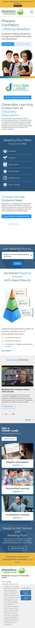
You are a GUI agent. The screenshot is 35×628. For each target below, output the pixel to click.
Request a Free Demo (17, 548)
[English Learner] (5, 165)
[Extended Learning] (5, 178)
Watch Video (8, 44)
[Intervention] (5, 151)
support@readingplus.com (10, 584)
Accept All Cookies (25, 592)
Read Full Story (8, 406)
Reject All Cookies (26, 598)
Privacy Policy (7, 624)
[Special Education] (5, 171)
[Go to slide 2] (8, 414)
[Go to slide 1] (6, 414)
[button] (17, 376)
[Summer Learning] (5, 185)
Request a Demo (9, 438)
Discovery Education (20, 120)
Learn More (17, 5)
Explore (17, 263)
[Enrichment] (5, 158)
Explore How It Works (23, 44)
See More (28, 419)
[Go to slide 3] (10, 414)
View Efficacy (6, 350)
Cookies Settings (25, 588)
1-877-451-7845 (6, 582)
